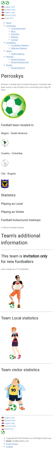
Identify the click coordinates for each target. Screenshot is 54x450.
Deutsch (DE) (10, 15)
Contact (9, 446)
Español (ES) (9, 9)
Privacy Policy (12, 444)
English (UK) (9, 7)
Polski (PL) (9, 18)
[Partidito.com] (5, 4)
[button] (11, 25)
